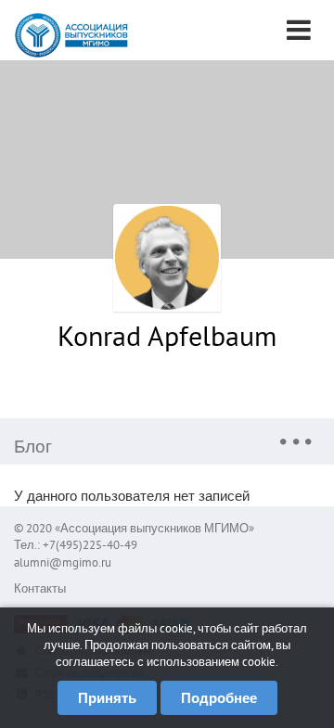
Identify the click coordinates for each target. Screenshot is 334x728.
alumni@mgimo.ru (62, 562)
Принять (107, 698)
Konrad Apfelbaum (167, 335)
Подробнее (219, 698)
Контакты (40, 588)
